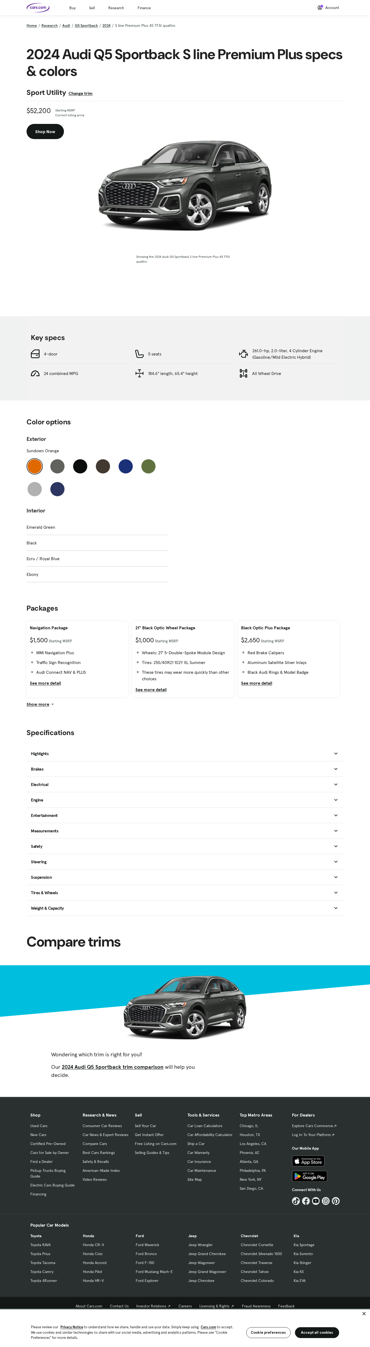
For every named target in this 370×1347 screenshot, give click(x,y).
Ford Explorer (147, 1280)
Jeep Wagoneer (201, 1262)
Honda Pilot (92, 1271)
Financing (38, 1194)
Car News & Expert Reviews (105, 1134)
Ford (140, 1235)
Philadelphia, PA (253, 1170)
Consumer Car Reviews (102, 1125)
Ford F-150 (145, 1262)
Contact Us (119, 1306)
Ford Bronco (146, 1253)
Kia (296, 1235)
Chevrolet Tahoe (255, 1271)
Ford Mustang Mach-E (154, 1271)
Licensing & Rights (214, 1306)
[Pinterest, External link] (336, 1201)
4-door (50, 354)
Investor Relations (151, 1306)
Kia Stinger (302, 1262)
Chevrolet (249, 1235)
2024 (106, 25)
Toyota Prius (40, 1253)
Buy (72, 7)
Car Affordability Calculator (209, 1134)
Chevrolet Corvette (257, 1244)
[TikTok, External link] (296, 1201)
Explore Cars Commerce (312, 1125)
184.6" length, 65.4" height (173, 373)
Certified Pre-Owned (48, 1143)
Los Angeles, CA (253, 1143)
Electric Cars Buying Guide (52, 1185)
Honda (88, 1235)
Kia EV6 (300, 1280)
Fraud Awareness (256, 1306)
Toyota (35, 1235)
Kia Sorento (303, 1253)
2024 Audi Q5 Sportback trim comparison (113, 1066)
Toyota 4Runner (43, 1280)
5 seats (154, 354)
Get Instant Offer (149, 1134)
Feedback (286, 1306)
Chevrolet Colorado (257, 1280)
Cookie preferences (268, 1332)
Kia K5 (299, 1271)
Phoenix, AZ (249, 1152)
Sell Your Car (145, 1125)
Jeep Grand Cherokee (207, 1253)
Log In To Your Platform (311, 1134)
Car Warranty (198, 1152)
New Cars (38, 1134)
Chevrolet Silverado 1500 (261, 1253)
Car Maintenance (201, 1170)
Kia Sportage (304, 1244)
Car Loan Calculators (204, 1125)
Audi (66, 25)
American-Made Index (101, 1170)
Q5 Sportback (86, 25)
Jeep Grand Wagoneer (207, 1271)
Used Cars (38, 1125)
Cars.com (208, 1327)
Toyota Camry (41, 1271)
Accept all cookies (317, 1332)
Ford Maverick (147, 1244)
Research (116, 7)
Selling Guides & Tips (152, 1152)
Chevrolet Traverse (256, 1262)
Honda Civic (93, 1253)
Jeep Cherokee (201, 1280)
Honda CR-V (93, 1244)
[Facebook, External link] (306, 1201)
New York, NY (250, 1179)
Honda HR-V (93, 1280)
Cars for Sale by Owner (49, 1152)
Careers (185, 1306)
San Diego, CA (251, 1188)
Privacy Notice (71, 1327)
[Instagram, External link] (326, 1201)
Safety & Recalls (96, 1161)
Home (32, 25)
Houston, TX (250, 1134)
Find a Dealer (41, 1161)
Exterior (36, 438)
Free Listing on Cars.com (156, 1143)
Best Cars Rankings (99, 1152)
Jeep (192, 1235)
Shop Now (45, 131)
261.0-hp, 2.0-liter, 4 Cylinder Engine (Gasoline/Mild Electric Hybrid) (287, 354)
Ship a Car (196, 1143)
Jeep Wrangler (200, 1244)
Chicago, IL (249, 1125)
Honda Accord (94, 1262)
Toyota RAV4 (40, 1244)
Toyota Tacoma (42, 1262)
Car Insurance (199, 1161)
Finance (144, 7)
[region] (185, 1327)
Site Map (194, 1179)
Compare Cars (95, 1143)
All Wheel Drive (266, 373)
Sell (92, 7)
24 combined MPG (61, 373)
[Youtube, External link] (316, 1201)
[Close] (364, 1314)
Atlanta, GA (249, 1161)
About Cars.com (89, 1306)
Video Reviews (95, 1179)
